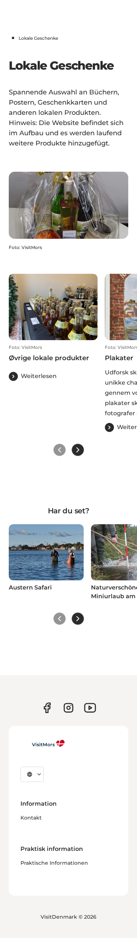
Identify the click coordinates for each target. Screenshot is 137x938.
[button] (53, 363)
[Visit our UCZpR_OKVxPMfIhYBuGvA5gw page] (90, 707)
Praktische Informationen (54, 863)
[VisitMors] (42, 743)
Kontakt (31, 817)
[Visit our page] (47, 707)
